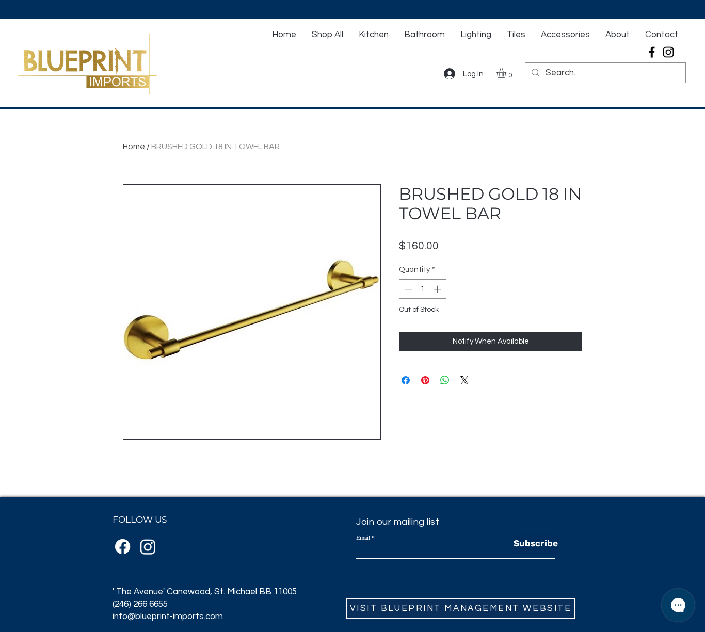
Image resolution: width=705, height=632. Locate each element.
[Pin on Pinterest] (425, 380)
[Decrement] (407, 289)
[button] (507, 73)
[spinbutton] (422, 289)
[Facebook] (652, 52)
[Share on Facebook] (405, 380)
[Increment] (438, 289)
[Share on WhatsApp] (445, 380)
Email (363, 537)
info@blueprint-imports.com (168, 616)
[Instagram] (668, 52)
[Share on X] (464, 380)
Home (134, 146)
